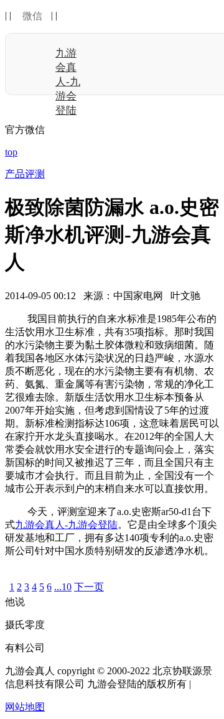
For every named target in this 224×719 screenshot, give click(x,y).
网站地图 (25, 707)
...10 (63, 587)
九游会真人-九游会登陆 (67, 81)
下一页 (89, 587)
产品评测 (25, 174)
